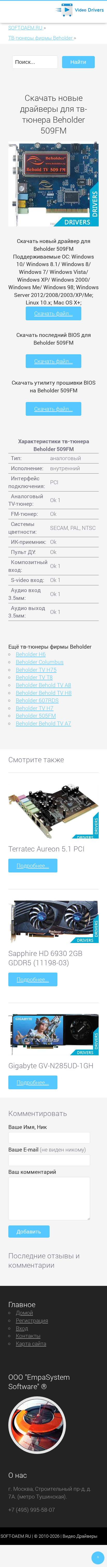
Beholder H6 (31, 654)
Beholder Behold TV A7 (43, 723)
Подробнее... (33, 865)
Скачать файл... (53, 313)
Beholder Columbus (40, 661)
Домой (24, 1312)
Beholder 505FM (36, 715)
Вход (22, 1328)
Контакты (28, 1335)
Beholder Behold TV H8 (44, 692)
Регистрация (32, 1320)
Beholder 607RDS (37, 700)
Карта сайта (31, 1343)
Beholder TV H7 (35, 708)
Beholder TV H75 (36, 669)
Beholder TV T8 (34, 677)
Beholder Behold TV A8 (43, 685)
